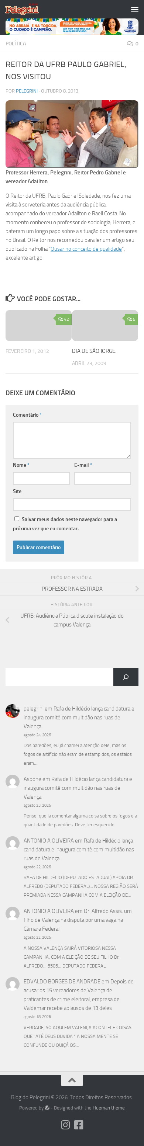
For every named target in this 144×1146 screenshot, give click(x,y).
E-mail (83, 465)
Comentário (27, 415)
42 (66, 319)
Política (16, 44)
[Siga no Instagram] (65, 1125)
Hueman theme (109, 1108)
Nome (21, 465)
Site (17, 491)
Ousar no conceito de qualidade (86, 249)
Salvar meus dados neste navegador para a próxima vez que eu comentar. (65, 524)
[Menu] (135, 9)
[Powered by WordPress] (47, 1107)
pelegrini (27, 91)
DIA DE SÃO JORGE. (94, 351)
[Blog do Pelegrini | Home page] (27, 9)
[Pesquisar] (125, 677)
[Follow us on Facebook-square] (78, 1125)
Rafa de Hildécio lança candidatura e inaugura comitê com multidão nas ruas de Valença (79, 717)
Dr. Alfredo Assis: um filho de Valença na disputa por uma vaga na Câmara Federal (78, 920)
